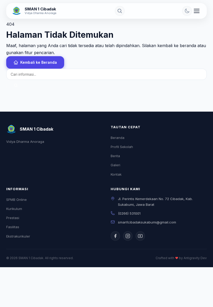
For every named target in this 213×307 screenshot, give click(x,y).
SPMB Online (16, 199)
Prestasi (12, 218)
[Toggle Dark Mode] (187, 11)
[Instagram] (127, 236)
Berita (115, 156)
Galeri (115, 165)
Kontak (116, 174)
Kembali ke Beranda (38, 62)
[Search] (120, 11)
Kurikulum (14, 209)
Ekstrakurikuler (18, 236)
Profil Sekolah (122, 147)
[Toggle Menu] (196, 11)
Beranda (117, 138)
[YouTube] (140, 236)
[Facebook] (115, 236)
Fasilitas (12, 227)
